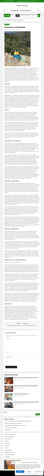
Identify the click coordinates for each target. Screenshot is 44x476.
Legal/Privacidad (15, 10)
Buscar (5, 412)
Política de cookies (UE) (25, 10)
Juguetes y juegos (8, 450)
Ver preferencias (38, 471)
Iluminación (7, 445)
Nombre (7, 352)
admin (7, 29)
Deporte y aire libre (8, 438)
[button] (41, 462)
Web (6, 361)
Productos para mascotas (9, 452)
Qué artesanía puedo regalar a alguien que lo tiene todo (26, 377)
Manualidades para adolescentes (21, 393)
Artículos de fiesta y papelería (10, 434)
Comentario (8, 338)
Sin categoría (7, 456)
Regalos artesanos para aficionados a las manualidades (26, 385)
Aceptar (20, 471)
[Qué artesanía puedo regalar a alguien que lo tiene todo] (37, 16)
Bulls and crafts (8, 430)
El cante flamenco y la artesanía (31, 1)
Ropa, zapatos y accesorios (10, 454)
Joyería (6, 447)
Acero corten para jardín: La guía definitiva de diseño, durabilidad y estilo (18, 421)
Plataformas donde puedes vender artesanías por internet (26, 402)
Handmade (7, 24)
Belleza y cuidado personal (9, 436)
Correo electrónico (9, 356)
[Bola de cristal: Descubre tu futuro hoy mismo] (13, 16)
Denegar (29, 471)
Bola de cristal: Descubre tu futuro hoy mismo (25, 14)
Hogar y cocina (7, 443)
